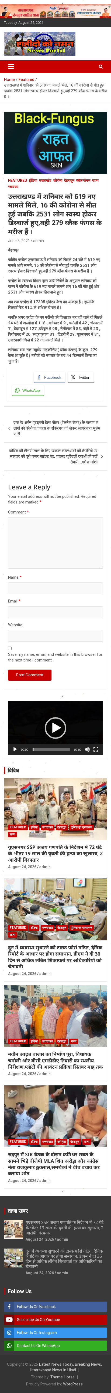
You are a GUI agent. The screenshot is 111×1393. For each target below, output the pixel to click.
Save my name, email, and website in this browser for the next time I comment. (55, 657)
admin (38, 241)
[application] (55, 728)
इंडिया (33, 180)
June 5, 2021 (19, 241)
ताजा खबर (18, 1211)
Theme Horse (62, 1377)
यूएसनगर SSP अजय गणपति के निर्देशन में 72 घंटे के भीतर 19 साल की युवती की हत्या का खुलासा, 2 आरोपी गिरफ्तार (55, 853)
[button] (55, 728)
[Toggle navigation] (11, 66)
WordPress (73, 1384)
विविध (13, 770)
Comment (18, 512)
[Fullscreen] (96, 749)
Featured (17, 180)
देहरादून (69, 180)
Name (15, 577)
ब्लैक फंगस (83, 180)
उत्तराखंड (45, 180)
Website (15, 625)
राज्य (95, 180)
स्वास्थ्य (13, 187)
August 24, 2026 (22, 867)
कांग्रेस (61, 1142)
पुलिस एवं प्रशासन (81, 827)
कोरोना (57, 180)
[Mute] (87, 749)
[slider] (51, 749)
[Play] (15, 749)
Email (14, 601)
